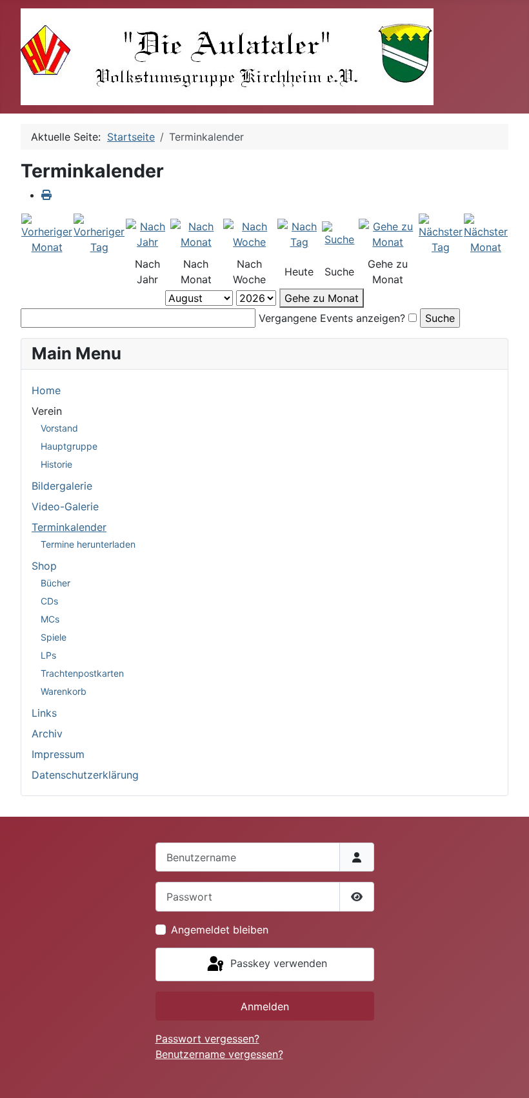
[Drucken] (46, 194)
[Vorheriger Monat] (46, 233)
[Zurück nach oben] (506, 1074)
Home (46, 390)
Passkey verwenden (277, 963)
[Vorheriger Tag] (99, 233)
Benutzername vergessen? (219, 1054)
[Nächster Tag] (441, 233)
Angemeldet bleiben (219, 929)
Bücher (55, 582)
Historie (56, 464)
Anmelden (265, 1006)
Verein (47, 410)
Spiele (53, 637)
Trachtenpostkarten (82, 673)
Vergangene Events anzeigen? (332, 318)
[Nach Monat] (195, 233)
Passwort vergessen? (207, 1038)
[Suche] (339, 233)
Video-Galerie (65, 506)
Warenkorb (63, 691)
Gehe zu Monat (321, 298)
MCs (50, 619)
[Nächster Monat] (486, 233)
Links (44, 712)
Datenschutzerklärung (85, 774)
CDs (49, 600)
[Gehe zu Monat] (388, 233)
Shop (44, 565)
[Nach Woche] (249, 233)
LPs (48, 655)
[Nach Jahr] (147, 233)
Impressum (58, 754)
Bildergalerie (62, 485)
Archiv (47, 733)
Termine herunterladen (88, 544)
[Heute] (299, 233)
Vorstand (59, 428)
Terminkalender (69, 527)
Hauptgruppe (69, 446)
